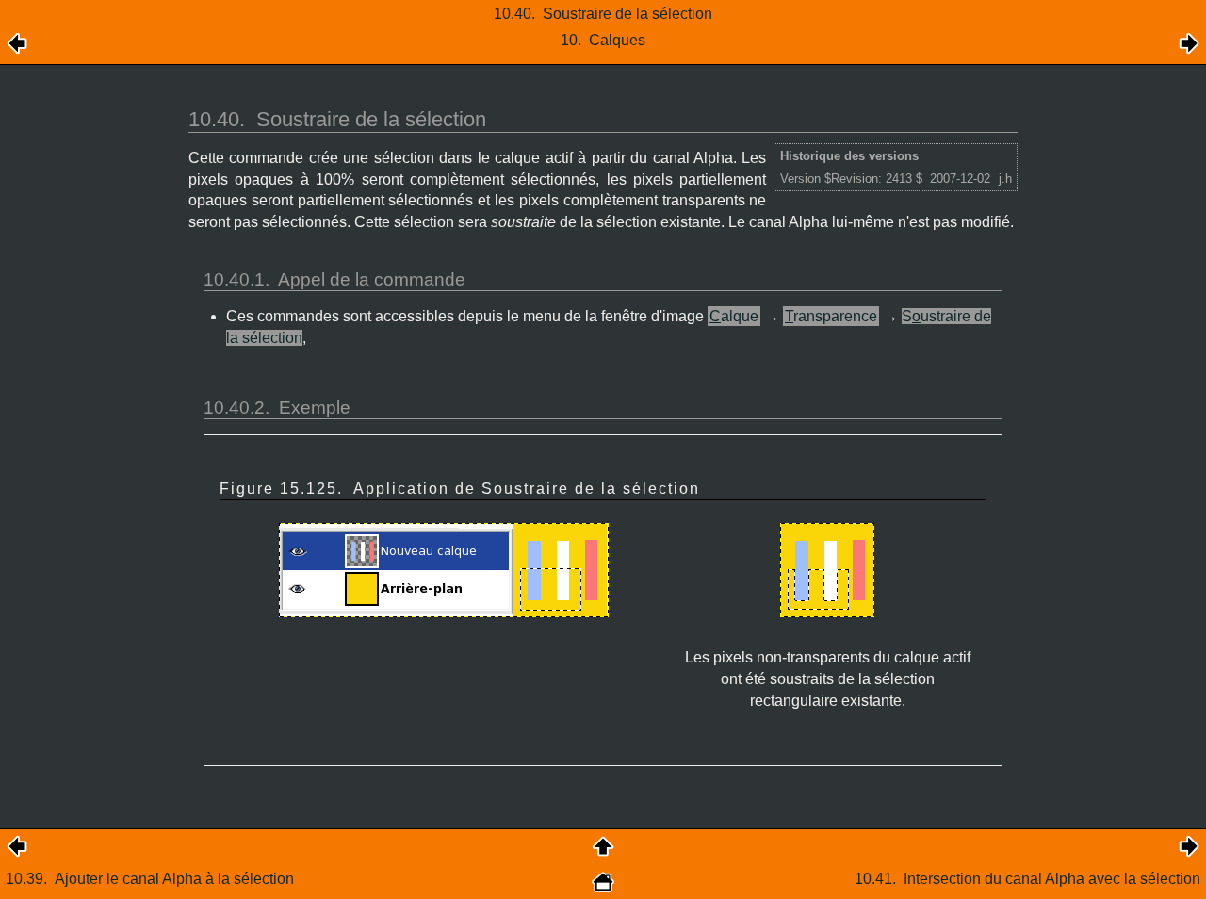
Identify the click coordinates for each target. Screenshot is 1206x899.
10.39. (150, 879)
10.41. (1027, 879)
